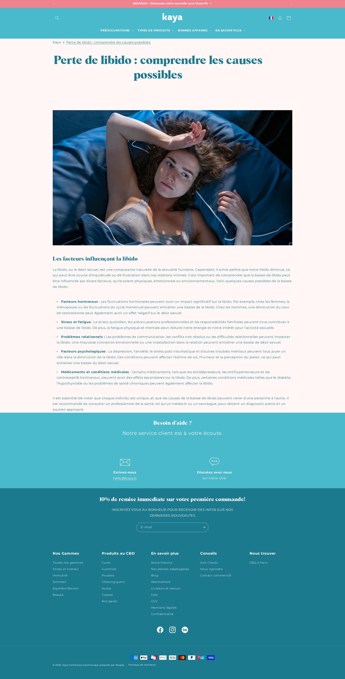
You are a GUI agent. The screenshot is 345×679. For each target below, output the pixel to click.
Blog (154, 575)
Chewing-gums (113, 581)
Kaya (57, 42)
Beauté (58, 594)
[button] (57, 18)
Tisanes (107, 594)
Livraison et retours (165, 588)
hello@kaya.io (125, 478)
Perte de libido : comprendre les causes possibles (108, 42)
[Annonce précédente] (54, 4)
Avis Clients (209, 562)
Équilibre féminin (66, 588)
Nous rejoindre (211, 569)
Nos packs (109, 601)
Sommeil (59, 581)
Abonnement (161, 581)
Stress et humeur (66, 569)
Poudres (108, 575)
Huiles (106, 588)
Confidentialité (162, 614)
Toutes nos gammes (68, 562)
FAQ (154, 594)
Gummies (109, 569)
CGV (154, 601)
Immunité (60, 575)
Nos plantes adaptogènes (170, 569)
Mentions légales (164, 607)
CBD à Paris (259, 562)
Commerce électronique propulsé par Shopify (96, 665)
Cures (106, 562)
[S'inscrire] (203, 527)
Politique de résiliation (142, 664)
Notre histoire (161, 562)
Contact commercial (215, 575)
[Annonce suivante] (291, 4)
